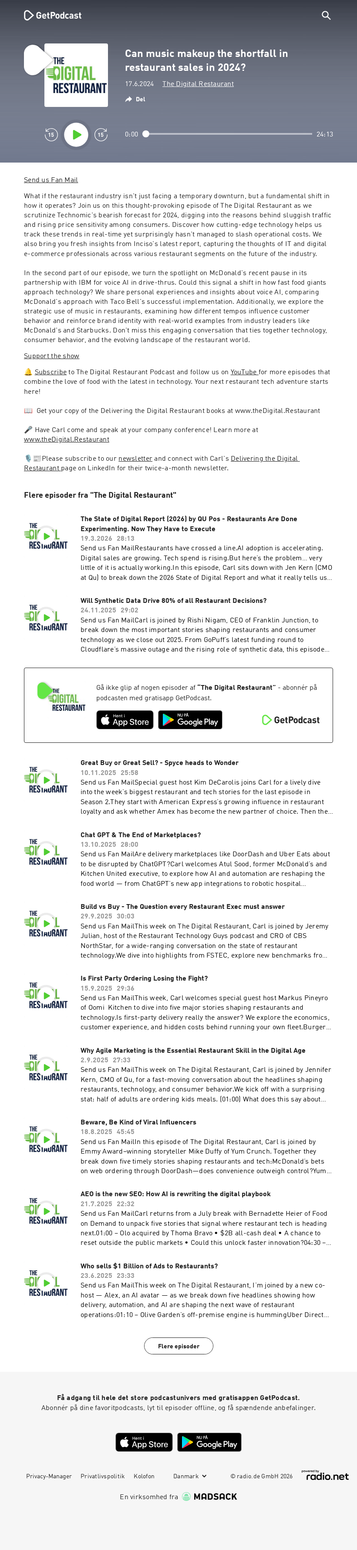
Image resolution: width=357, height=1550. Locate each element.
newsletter (135, 459)
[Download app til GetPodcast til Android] (190, 719)
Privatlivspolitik (103, 1476)
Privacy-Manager (49, 1476)
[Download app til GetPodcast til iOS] (125, 719)
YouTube (245, 372)
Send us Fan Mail (51, 180)
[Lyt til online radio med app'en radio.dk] (325, 1475)
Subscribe (51, 372)
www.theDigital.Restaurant (66, 439)
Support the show (51, 356)
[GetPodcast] (47, 15)
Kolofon (144, 1476)
